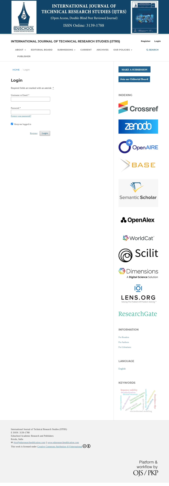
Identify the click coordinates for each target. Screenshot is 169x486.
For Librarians (124, 347)
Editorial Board (41, 49)
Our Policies (121, 49)
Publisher (24, 56)
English (122, 369)
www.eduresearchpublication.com (63, 442)
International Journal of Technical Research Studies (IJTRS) (65, 41)
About (19, 49)
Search (153, 49)
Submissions (65, 49)
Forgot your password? (21, 116)
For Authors (123, 342)
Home (16, 69)
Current (86, 49)
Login (157, 41)
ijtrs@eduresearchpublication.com (29, 442)
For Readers (123, 337)
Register (146, 41)
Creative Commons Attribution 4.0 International (59, 446)
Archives (102, 49)
